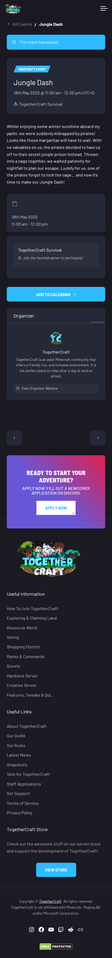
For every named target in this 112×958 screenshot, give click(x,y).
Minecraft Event (32, 69)
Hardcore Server (22, 675)
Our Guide (16, 735)
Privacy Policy (19, 812)
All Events (22, 24)
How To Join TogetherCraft (32, 608)
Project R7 (97, 438)
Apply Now (56, 507)
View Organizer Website (39, 388)
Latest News (19, 754)
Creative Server (22, 685)
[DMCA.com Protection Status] (56, 946)
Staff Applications (24, 783)
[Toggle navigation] (104, 8)
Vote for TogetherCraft (28, 774)
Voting (13, 637)
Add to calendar (53, 294)
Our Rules (16, 745)
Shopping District (23, 646)
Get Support (18, 793)
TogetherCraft (50, 901)
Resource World (22, 627)
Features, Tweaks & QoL (29, 694)
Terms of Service (23, 802)
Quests (13, 665)
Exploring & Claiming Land (32, 617)
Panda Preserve (14, 438)
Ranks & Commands (26, 656)
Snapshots (17, 764)
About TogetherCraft (27, 726)
